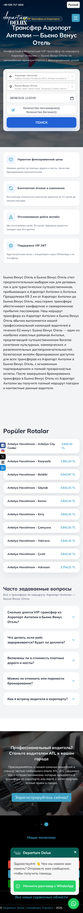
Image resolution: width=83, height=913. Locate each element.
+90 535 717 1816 (13, 4)
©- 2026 (31, 908)
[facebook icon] (3, 445)
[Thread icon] (3, 462)
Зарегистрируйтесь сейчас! (41, 797)
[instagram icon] (3, 451)
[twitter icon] (3, 457)
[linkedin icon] (3, 468)
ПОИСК (42, 122)
